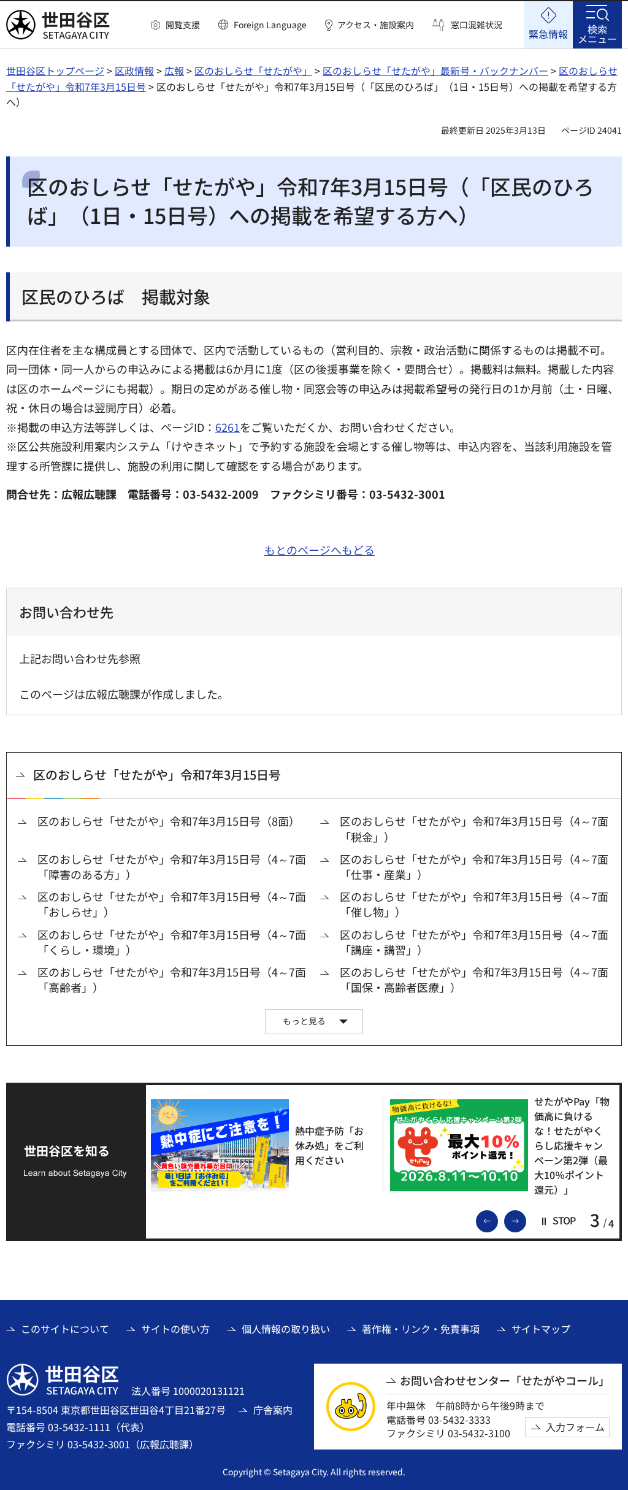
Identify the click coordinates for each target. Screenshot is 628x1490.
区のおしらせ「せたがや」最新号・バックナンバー (435, 70)
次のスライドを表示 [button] (525, 1220)
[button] (175, 25)
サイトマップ (540, 1328)
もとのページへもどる (319, 550)
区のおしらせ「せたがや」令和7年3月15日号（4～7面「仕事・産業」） (474, 866)
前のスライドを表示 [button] (497, 1220)
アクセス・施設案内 (375, 25)
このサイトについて (65, 1328)
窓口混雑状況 (476, 25)
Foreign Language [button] (270, 24)
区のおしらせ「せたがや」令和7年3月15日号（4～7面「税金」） (474, 828)
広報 (174, 70)
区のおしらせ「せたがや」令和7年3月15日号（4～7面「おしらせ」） (171, 904)
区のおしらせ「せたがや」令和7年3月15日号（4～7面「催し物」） (474, 904)
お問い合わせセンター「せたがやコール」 (505, 1380)
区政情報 (134, 70)
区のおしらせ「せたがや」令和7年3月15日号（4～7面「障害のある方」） (171, 866)
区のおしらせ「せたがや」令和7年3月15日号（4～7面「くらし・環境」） (171, 942)
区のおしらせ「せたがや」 (253, 70)
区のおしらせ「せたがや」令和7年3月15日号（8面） (168, 821)
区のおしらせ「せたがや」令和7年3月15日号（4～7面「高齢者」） (171, 979)
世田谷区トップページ (55, 70)
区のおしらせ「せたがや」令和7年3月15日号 (157, 774)
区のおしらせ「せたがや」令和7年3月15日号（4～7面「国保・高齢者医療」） (474, 979)
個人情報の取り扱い (286, 1328)
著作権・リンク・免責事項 (421, 1328)
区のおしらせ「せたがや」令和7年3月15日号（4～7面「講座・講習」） (474, 942)
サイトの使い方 (175, 1328)
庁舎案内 (273, 1409)
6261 (227, 427)
